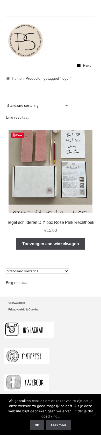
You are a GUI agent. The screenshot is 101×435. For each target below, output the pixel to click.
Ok (37, 425)
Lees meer (58, 425)
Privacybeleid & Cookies (23, 309)
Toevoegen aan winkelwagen (50, 244)
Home (17, 78)
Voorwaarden (16, 302)
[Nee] (94, 414)
